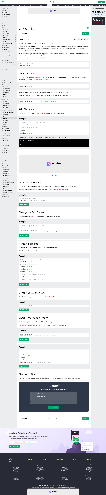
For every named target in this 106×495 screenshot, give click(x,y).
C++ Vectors (5, 114)
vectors (25, 53)
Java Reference (40, 477)
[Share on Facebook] (82, 39)
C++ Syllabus (5, 194)
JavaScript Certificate (89, 469)
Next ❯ (85, 33)
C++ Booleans (5, 33)
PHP (36, 5)
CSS (7, 5)
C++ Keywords (5, 160)
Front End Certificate (88, 470)
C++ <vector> (5, 173)
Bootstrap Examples (64, 475)
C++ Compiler (5, 184)
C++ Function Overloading (8, 64)
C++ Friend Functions (7, 86)
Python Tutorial (16, 472)
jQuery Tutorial (16, 479)
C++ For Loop (5, 41)
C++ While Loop (6, 39)
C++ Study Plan (5, 196)
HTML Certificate (89, 467)
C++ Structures (5, 47)
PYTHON (26, 5)
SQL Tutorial (16, 471)
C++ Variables (5, 22)
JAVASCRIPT (14, 5)
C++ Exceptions (6, 105)
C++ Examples (5, 180)
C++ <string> (5, 167)
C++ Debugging (6, 103)
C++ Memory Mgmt (6, 55)
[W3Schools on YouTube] (93, 12)
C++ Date (4, 96)
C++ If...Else (5, 35)
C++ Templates (6, 92)
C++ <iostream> (6, 162)
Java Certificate (89, 476)
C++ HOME (4, 10)
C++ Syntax (4, 16)
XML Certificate (88, 479)
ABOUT (58, 485)
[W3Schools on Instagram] (102, 12)
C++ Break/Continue (7, 43)
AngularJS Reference (40, 478)
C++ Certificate (5, 145)
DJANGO (101, 5)
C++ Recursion (5, 68)
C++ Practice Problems (7, 192)
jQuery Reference (40, 479)
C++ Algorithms (6, 130)
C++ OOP (4, 75)
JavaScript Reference (40, 469)
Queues (44, 378)
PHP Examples (64, 476)
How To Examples (64, 470)
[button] (50, 2)
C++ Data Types (6, 25)
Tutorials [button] (9, 2)
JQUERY (85, 5)
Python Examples (64, 472)
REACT (73, 5)
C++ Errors (4, 101)
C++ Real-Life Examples (8, 182)
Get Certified (68, 2)
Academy (82, 2)
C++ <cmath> (5, 165)
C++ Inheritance (6, 88)
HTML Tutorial (16, 467)
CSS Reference (40, 468)
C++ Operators (5, 27)
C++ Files (4, 94)
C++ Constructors (6, 81)
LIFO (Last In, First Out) (39, 396)
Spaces (88, 2)
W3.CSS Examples (64, 473)
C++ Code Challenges (7, 190)
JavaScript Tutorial (15, 469)
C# (53, 5)
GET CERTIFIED (44, 459)
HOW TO (58, 5)
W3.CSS (41, 5)
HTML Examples (64, 467)
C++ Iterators (5, 128)
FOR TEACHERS (59, 459)
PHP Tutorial (16, 476)
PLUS (18, 459)
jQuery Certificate (88, 475)
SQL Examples (64, 471)
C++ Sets (4, 124)
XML (96, 5)
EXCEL (91, 5)
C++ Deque (4, 122)
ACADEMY (63, 485)
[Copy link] (87, 39)
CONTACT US (88, 459)
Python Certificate (88, 472)
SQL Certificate (88, 471)
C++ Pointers (5, 53)
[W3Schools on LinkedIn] (95, 12)
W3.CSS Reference (40, 472)
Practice (94, 2)
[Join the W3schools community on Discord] (98, 12)
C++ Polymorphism (7, 90)
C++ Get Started (6, 14)
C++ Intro (4, 12)
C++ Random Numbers (7, 153)
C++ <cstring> (5, 169)
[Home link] (2, 2)
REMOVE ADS (54, 175)
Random (36, 399)
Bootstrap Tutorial (16, 475)
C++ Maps (4, 126)
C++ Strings (5, 29)
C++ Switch (4, 37)
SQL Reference (40, 470)
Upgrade (75, 2)
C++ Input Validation (7, 107)
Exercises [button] (25, 2)
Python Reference (40, 471)
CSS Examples (64, 468)
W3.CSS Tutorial (16, 473)
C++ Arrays (4, 45)
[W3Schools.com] (10, 460)
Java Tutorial (16, 477)
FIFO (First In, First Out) (39, 393)
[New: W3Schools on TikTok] (104, 12)
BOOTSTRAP (66, 5)
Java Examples (64, 477)
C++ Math (4, 31)
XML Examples (64, 478)
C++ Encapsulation (6, 84)
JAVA (31, 5)
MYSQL (79, 5)
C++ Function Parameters (8, 62)
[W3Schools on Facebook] (100, 12)
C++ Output (5, 18)
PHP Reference (40, 475)
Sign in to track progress (53, 418)
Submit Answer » (53, 407)
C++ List (4, 116)
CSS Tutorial (16, 468)
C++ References (6, 51)
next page (77, 378)
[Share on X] (79, 39)
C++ (49, 5)
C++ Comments (6, 20)
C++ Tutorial (16, 478)
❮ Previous (23, 33)
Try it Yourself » (24, 204)
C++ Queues (5, 120)
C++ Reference (5, 158)
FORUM (53, 485)
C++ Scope (4, 66)
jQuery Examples (65, 479)
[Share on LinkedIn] (85, 39)
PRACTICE (74, 459)
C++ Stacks (4, 118)
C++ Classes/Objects (7, 77)
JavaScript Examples (64, 469)
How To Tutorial (16, 470)
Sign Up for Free (14, 446)
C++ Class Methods (6, 79)
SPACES (30, 459)
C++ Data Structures (8, 112)
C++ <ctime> (5, 171)
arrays (67, 186)
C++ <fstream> (5, 164)
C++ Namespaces (6, 135)
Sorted (35, 403)
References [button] (17, 2)
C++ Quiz (4, 188)
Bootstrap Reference (40, 473)
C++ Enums (4, 49)
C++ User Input (5, 24)
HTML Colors (40, 476)
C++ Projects (5, 140)
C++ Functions (5, 60)
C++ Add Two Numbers (7, 151)
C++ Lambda (5, 70)
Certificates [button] (34, 2)
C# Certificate (88, 478)
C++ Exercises (5, 186)
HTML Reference (40, 467)
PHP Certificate (88, 473)
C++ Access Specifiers (7, 83)
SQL (20, 5)
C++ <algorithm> (6, 175)
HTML (2, 5)
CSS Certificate (88, 468)
